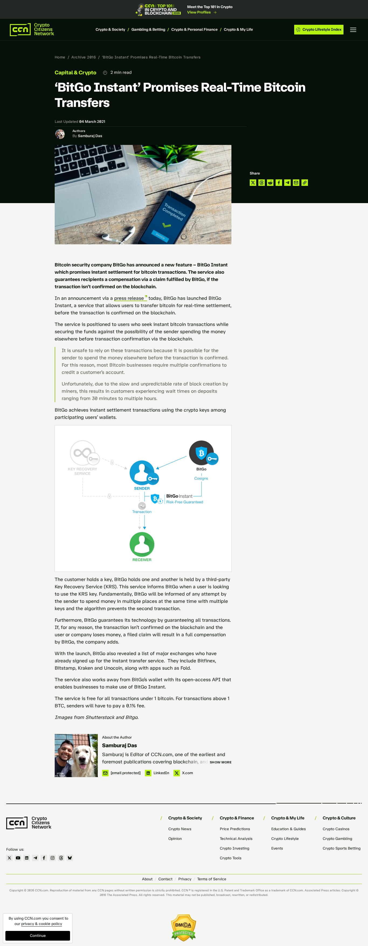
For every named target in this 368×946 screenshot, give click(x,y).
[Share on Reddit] (270, 182)
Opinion (175, 838)
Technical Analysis (236, 838)
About (147, 879)
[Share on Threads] (261, 182)
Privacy (184, 879)
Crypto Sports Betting (341, 848)
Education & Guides (288, 829)
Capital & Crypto (75, 72)
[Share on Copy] (304, 182)
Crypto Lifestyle (285, 838)
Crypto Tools (230, 858)
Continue (38, 935)
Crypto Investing (234, 848)
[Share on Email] (296, 182)
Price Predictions (235, 829)
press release (129, 298)
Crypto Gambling (337, 838)
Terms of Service (211, 879)
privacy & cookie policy (41, 923)
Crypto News (179, 829)
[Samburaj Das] (76, 755)
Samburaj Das (90, 136)
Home (60, 57)
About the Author (117, 737)
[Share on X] (253, 182)
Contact (165, 879)
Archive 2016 (83, 57)
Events (277, 848)
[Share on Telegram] (287, 182)
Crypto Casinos (336, 829)
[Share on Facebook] (279, 182)
